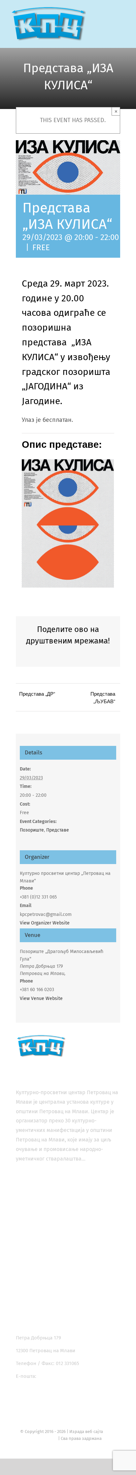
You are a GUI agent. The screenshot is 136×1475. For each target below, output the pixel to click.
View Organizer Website (45, 923)
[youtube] (50, 1397)
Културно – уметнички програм (64, 1275)
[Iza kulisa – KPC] (68, 462)
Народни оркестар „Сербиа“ (60, 1263)
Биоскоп (38, 1216)
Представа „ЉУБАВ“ (102, 697)
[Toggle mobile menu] (123, 19)
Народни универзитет (53, 1251)
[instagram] (35, 1397)
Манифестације (46, 1239)
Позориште (32, 830)
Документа (40, 1298)
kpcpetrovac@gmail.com (65, 1376)
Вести (34, 1287)
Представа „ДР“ (37, 693)
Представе (57, 830)
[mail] (64, 1397)
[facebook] (20, 1397)
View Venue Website (41, 998)
